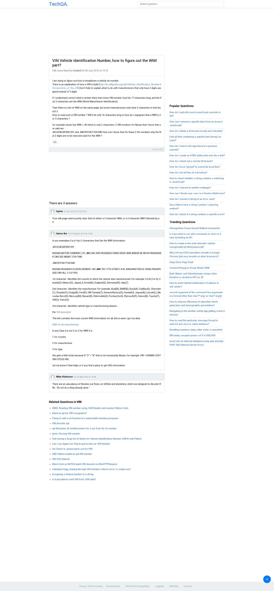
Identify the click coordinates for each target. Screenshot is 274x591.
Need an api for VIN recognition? (69, 413)
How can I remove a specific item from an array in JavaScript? (196, 123)
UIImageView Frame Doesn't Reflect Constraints (195, 228)
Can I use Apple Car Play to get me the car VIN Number (81, 444)
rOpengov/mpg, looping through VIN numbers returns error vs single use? (91, 469)
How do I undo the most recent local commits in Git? (195, 114)
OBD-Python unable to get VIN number (72, 454)
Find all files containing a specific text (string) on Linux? (195, 138)
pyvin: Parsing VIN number (66, 433)
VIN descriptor (63, 312)
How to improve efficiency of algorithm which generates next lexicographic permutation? (194, 303)
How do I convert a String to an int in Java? (192, 199)
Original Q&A (157, 149)
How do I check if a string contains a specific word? (197, 214)
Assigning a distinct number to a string (72, 474)
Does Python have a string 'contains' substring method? (194, 207)
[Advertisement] (137, 32)
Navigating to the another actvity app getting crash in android (197, 313)
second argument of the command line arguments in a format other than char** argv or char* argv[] (196, 294)
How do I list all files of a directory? (188, 172)
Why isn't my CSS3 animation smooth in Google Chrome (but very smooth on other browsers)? (195, 254)
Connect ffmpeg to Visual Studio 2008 (189, 268)
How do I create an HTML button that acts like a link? (197, 155)
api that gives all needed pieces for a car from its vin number (84, 428)
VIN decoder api (60, 423)
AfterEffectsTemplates (137, 586)
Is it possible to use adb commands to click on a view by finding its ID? (195, 236)
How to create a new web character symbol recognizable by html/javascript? (192, 245)
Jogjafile (159, 586)
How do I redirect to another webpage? (190, 187)
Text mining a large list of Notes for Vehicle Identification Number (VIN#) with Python (97, 438)
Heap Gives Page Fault (181, 262)
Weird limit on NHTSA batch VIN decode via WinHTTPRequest (84, 464)
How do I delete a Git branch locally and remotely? (196, 131)
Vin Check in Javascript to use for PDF (72, 449)
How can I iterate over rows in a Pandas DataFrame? (197, 193)
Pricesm (188, 586)
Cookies (99, 586)
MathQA (174, 586)
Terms (91, 586)
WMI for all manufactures (65, 324)
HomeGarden (113, 586)
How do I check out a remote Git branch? (191, 161)
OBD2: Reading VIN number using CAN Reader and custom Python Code (90, 408)
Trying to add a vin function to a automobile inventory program (85, 418)
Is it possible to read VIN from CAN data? (74, 479)
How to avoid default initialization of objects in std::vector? (194, 285)
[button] (267, 579)
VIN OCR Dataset (60, 459)
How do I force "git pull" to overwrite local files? (195, 167)
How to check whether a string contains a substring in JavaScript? (197, 180)
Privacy (83, 586)
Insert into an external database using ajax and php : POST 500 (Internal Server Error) (197, 343)
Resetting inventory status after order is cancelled (196, 329)
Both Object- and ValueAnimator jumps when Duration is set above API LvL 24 (193, 275)
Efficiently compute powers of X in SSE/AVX (192, 335)
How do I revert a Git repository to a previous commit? (193, 148)
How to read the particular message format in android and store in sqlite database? (194, 322)
